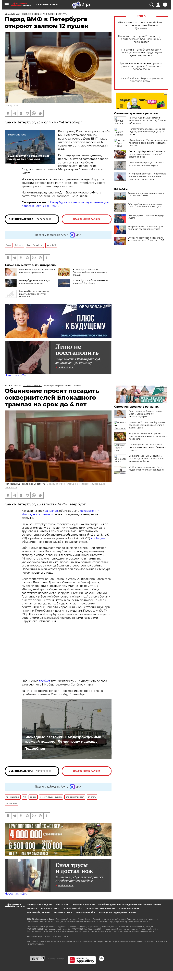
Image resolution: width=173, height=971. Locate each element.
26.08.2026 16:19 (12, 385)
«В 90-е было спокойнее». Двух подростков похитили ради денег (146, 468)
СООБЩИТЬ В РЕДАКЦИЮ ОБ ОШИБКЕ (117, 912)
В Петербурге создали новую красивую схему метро (34, 281)
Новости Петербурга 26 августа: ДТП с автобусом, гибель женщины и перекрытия (141, 39)
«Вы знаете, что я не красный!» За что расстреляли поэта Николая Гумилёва (141, 25)
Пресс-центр (62, 905)
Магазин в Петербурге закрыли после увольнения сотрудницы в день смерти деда (141, 52)
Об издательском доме (39, 905)
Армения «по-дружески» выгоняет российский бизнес (146, 194)
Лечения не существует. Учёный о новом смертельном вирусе (146, 163)
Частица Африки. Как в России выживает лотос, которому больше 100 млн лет (147, 120)
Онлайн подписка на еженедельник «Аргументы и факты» (129, 905)
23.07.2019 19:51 (12, 14)
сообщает (98, 538)
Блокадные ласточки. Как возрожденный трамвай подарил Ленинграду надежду (62, 739)
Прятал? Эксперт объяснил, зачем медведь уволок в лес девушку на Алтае (147, 132)
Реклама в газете (50, 909)
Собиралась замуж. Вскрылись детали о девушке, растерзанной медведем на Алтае (146, 459)
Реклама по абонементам (100, 909)
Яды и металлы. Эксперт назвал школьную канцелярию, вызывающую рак (145, 414)
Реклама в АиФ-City (129, 909)
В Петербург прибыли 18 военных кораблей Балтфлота (90, 281)
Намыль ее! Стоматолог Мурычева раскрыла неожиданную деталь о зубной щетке (147, 425)
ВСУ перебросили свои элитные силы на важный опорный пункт (145, 205)
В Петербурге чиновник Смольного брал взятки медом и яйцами (90, 272)
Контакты (32, 909)
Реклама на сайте (73, 909)
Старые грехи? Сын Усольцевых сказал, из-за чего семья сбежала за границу (148, 447)
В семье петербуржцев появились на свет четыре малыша (37, 270)
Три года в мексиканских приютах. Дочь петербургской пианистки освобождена (141, 66)
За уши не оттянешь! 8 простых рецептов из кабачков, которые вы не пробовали (148, 436)
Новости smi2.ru (16, 375)
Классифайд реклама (38, 912)
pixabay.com (11, 105)
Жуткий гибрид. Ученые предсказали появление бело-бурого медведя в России (148, 143)
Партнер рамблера (56, 958)
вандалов (51, 510)
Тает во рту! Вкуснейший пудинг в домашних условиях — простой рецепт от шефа (147, 154)
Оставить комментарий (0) (87, 219)
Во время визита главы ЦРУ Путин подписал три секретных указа (146, 227)
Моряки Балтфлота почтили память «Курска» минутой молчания (34, 294)
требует (44, 681)
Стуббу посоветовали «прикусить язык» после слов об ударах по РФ (146, 239)
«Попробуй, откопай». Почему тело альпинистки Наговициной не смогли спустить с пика (147, 176)
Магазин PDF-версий (84, 905)
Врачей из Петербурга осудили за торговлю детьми (141, 80)
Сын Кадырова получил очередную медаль (146, 216)
